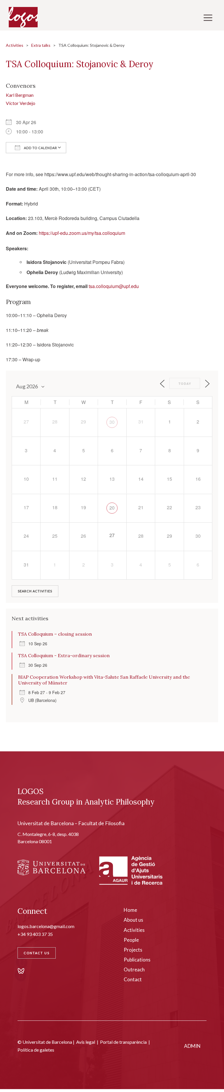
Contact (133, 979)
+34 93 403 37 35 (35, 934)
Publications (137, 960)
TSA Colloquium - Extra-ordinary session (64, 655)
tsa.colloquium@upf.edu (114, 286)
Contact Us (37, 953)
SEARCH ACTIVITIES (35, 591)
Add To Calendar (40, 148)
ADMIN (192, 1046)
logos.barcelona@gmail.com (46, 926)
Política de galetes (36, 1049)
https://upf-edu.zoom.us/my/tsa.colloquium (82, 233)
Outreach (134, 969)
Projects (133, 950)
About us (133, 920)
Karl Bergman (20, 95)
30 (112, 422)
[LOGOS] (23, 17)
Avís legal (85, 1042)
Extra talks (40, 45)
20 (112, 507)
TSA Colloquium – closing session (55, 634)
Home (130, 910)
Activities (14, 45)
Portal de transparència (123, 1042)
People (131, 940)
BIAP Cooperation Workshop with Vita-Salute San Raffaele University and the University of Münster (104, 680)
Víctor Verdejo (20, 103)
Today (184, 383)
